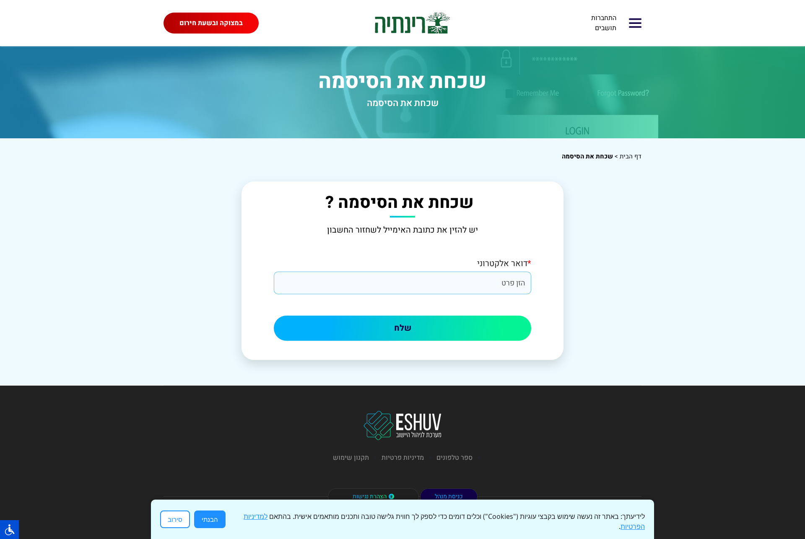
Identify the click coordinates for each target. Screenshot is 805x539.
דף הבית (630, 156)
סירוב (175, 519)
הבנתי (210, 519)
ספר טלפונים (454, 458)
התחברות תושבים (603, 23)
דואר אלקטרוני (504, 263)
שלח (402, 328)
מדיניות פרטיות (403, 458)
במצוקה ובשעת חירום (211, 23)
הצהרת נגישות (370, 496)
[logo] (411, 23)
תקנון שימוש (351, 458)
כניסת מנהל (449, 496)
